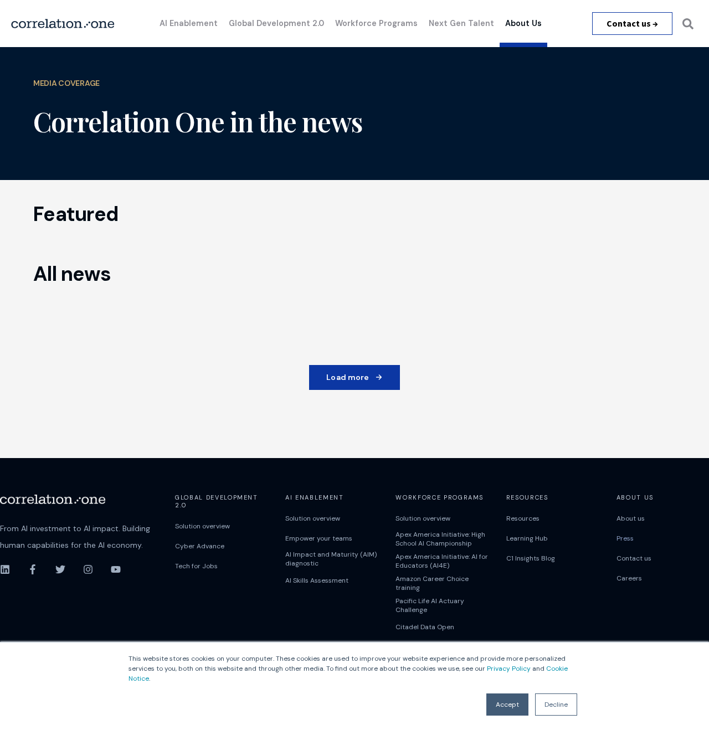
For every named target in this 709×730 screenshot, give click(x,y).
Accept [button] (507, 704)
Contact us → (632, 23)
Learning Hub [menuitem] (527, 538)
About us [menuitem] (630, 518)
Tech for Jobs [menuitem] (196, 566)
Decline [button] (556, 704)
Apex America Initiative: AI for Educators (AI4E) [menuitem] (441, 561)
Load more (347, 377)
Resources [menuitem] (523, 518)
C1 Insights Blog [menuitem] (530, 558)
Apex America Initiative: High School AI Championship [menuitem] (440, 539)
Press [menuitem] (625, 538)
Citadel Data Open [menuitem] (424, 627)
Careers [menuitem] (629, 578)
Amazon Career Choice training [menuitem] (432, 583)
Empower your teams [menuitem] (318, 538)
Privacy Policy (509, 668)
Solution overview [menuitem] (202, 526)
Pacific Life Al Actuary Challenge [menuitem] (429, 605)
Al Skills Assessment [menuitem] (316, 580)
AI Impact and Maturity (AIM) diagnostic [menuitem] (331, 559)
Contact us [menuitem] (633, 558)
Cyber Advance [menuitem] (199, 546)
